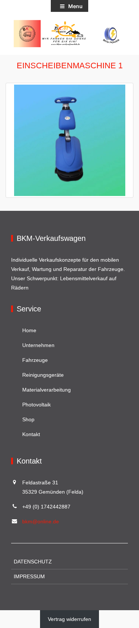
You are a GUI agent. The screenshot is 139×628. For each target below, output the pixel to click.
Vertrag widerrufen (69, 619)
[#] (69, 33)
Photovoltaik (36, 405)
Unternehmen (38, 345)
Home (29, 330)
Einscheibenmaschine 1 (70, 65)
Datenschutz (33, 562)
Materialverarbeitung (46, 390)
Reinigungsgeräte (43, 375)
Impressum (29, 576)
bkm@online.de (40, 521)
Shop (28, 419)
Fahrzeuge (35, 360)
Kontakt (31, 434)
